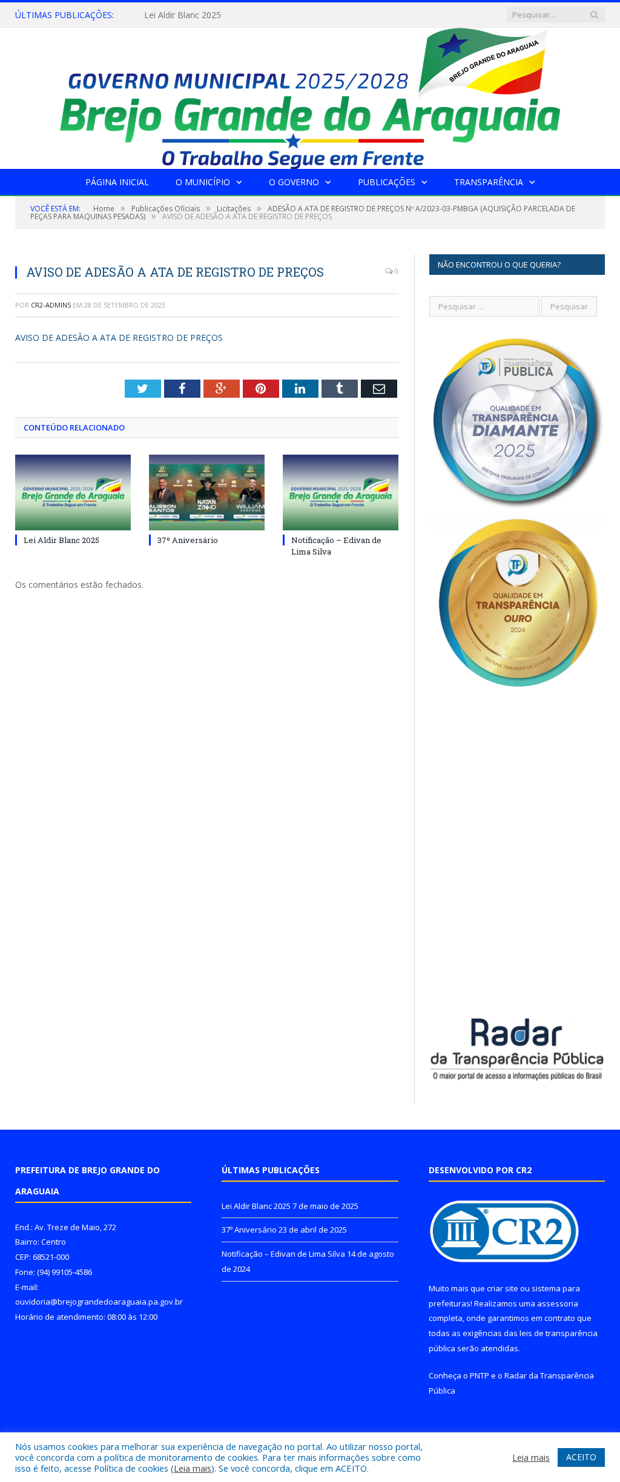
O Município (203, 182)
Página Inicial (117, 182)
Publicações (386, 182)
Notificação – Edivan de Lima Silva (283, 1253)
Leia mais (192, 1468)
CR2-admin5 (51, 304)
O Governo (294, 182)
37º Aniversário (173, 15)
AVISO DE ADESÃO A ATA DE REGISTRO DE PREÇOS (119, 337)
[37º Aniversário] (207, 492)
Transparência (488, 182)
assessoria (557, 1303)
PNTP (479, 1375)
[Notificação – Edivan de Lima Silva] (340, 492)
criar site (502, 1288)
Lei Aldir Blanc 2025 (61, 540)
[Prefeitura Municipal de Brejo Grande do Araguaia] (310, 95)
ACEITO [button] (581, 1457)
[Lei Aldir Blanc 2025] (73, 492)
